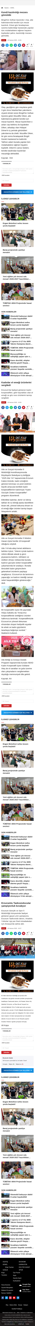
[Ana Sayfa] (2, 8)
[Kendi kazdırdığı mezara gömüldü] (17, 60)
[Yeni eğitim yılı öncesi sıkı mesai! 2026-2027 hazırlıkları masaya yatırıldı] (17, 265)
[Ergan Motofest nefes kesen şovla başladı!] (17, 211)
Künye (20, 1305)
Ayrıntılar (21, 1324)
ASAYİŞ (5, 1262)
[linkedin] (19, 45)
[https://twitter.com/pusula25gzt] (6, 1297)
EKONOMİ (22, 1262)
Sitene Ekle (13, 1305)
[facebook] (3, 45)
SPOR (21, 1270)
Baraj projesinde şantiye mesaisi (14, 251)
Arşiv (14, 1275)
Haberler (6, 8)
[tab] (6, 163)
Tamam (27, 1324)
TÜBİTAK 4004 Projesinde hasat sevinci (17, 304)
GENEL (12, 8)
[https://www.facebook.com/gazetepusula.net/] (2, 1297)
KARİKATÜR (23, 1264)
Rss (7, 1305)
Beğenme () (19, 1064)
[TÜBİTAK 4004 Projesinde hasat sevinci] (17, 291)
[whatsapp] (11, 45)
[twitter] (7, 45)
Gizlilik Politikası (17, 1309)
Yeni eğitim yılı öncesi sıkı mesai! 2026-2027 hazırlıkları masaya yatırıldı (16, 277)
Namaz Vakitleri (6, 1293)
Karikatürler (16, 1281)
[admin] (18, 1297)
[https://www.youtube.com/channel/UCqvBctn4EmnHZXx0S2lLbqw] (14, 1297)
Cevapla (5, 1064)
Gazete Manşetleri (7, 1287)
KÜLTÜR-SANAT (24, 1267)
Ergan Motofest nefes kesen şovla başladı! (15, 224)
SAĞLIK (5, 1270)
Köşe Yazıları (9, 1267)
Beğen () (11, 1064)
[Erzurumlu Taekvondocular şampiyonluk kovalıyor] (17, 948)
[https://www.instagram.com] (10, 1297)
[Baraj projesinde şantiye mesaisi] (17, 238)
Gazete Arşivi (17, 1278)
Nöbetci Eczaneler (7, 1290)
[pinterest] (23, 45)
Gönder (6, 185)
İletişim (26, 1305)
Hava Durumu (5, 1285)
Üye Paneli (16, 1272)
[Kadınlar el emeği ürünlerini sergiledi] (17, 422)
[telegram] (15, 45)
